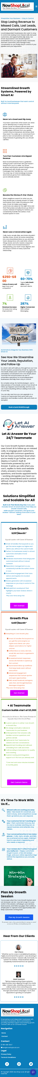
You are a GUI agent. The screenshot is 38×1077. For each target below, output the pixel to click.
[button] (36, 7)
